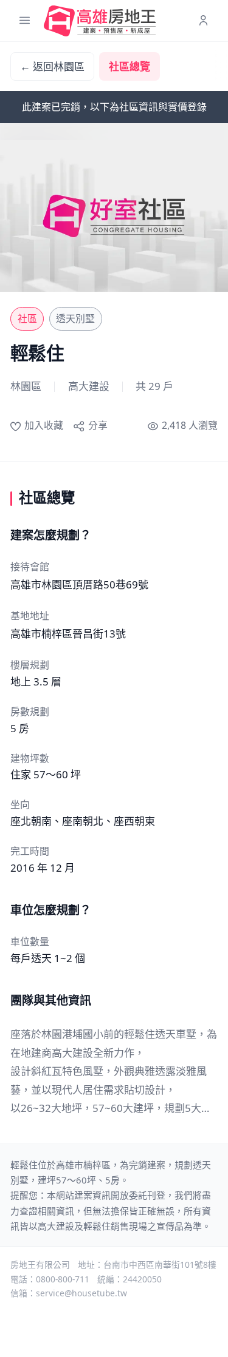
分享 (97, 425)
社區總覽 (129, 66)
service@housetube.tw (81, 1293)
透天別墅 (75, 318)
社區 (27, 318)
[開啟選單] (24, 21)
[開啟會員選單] (203, 21)
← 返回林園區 (52, 66)
